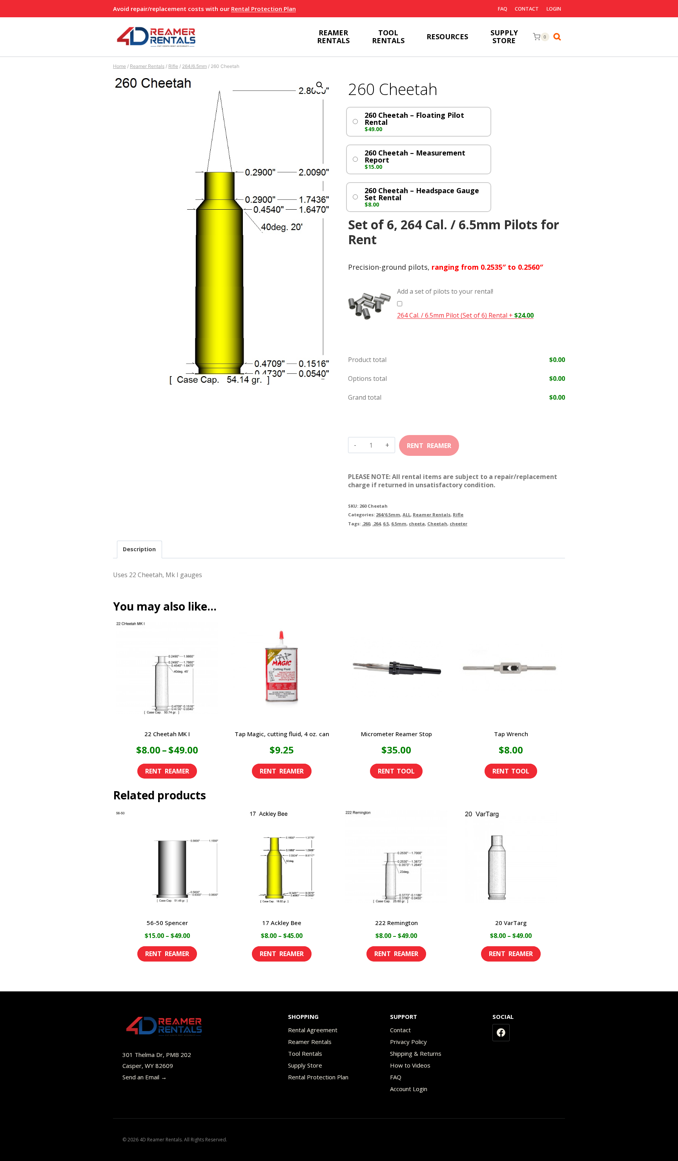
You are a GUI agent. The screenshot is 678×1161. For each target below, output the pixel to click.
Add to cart (429, 443)
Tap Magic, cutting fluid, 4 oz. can (282, 734)
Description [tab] (139, 549)
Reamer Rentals (431, 514)
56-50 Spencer (167, 923)
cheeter (458, 524)
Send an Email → (144, 1077)
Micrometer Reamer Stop (396, 734)
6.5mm (398, 524)
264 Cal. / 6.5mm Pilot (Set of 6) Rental (465, 315)
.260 (366, 524)
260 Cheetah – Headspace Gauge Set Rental (422, 194)
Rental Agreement (312, 1030)
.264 (376, 524)
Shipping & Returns (415, 1053)
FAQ (502, 8)
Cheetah (437, 524)
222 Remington (396, 923)
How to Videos (410, 1065)
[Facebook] (501, 1032)
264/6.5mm (388, 514)
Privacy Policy (408, 1042)
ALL (406, 514)
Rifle (458, 514)
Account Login (408, 1089)
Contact (527, 8)
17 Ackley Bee (281, 923)
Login (554, 8)
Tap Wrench (511, 734)
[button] (320, 85)
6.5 (386, 524)
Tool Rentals (305, 1053)
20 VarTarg (511, 923)
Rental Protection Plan (263, 9)
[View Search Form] (559, 37)
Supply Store (305, 1065)
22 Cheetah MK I (167, 734)
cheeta (417, 524)
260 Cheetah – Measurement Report (415, 156)
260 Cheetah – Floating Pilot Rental (414, 118)
